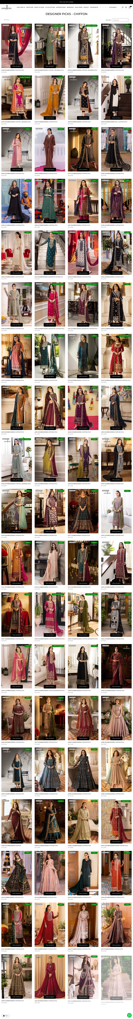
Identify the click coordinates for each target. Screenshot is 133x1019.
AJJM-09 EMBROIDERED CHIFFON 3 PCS (12, 535)
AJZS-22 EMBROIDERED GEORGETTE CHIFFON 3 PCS (49, 328)
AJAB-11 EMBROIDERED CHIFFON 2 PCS (46, 173)
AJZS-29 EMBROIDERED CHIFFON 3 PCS (12, 380)
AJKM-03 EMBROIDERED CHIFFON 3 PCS (112, 897)
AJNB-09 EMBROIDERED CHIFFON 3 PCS (12, 742)
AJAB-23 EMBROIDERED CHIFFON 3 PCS (46, 225)
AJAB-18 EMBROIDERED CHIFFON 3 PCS (12, 70)
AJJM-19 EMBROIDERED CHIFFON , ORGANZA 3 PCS (49, 70)
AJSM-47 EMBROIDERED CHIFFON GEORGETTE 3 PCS (49, 690)
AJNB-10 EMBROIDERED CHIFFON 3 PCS (79, 742)
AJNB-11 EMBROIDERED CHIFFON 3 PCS (12, 1000)
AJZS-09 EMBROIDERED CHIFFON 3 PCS (12, 432)
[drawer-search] (123, 7)
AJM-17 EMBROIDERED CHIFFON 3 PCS (112, 949)
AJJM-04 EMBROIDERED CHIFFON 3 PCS (46, 587)
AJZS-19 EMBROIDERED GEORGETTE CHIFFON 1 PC (49, 277)
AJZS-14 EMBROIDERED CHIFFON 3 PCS (112, 277)
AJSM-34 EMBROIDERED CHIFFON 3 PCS (112, 639)
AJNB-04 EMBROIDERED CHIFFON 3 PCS (79, 845)
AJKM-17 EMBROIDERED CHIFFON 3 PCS (79, 949)
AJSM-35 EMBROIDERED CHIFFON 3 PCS (79, 690)
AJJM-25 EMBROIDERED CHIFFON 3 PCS (112, 535)
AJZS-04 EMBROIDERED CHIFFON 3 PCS (46, 380)
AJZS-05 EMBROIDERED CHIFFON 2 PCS (46, 432)
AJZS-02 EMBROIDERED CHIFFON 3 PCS (112, 328)
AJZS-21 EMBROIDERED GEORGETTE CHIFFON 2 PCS (115, 380)
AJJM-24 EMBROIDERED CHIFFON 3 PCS (112, 587)
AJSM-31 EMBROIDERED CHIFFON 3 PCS (12, 794)
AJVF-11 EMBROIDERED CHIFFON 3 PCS (79, 535)
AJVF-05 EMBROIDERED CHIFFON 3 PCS (46, 742)
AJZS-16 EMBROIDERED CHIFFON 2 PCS (79, 225)
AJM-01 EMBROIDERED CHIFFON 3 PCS (12, 897)
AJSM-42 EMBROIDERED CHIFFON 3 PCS (12, 690)
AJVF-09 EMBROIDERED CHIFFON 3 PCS (79, 587)
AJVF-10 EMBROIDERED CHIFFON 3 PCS (12, 639)
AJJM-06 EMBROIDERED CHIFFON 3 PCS (112, 70)
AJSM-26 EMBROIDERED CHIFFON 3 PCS (12, 173)
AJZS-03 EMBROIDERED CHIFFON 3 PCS (112, 432)
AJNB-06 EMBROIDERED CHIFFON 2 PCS (112, 742)
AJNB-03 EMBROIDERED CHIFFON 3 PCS (112, 794)
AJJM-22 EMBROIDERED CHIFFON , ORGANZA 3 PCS (82, 70)
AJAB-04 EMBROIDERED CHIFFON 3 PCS (12, 225)
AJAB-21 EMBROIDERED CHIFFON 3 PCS (12, 277)
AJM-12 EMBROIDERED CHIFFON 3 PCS (45, 949)
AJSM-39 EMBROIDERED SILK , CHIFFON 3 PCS (114, 122)
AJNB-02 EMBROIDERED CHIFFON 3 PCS (46, 794)
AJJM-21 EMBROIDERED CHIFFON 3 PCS (112, 483)
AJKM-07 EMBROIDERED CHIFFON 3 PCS (79, 897)
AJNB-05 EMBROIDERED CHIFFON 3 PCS (79, 794)
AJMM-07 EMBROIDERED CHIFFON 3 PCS (46, 845)
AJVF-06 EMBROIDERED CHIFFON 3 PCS (12, 949)
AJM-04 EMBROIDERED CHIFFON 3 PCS (112, 1000)
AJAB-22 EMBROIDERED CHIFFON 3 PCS (112, 225)
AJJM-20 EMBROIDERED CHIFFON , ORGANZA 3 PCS (16, 483)
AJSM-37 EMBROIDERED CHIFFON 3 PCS (79, 122)
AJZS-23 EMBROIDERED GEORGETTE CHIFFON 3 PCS (82, 328)
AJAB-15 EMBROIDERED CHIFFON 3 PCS (12, 328)
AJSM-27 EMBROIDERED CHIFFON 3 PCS (46, 122)
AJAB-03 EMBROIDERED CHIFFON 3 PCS (79, 432)
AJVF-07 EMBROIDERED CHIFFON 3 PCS (12, 587)
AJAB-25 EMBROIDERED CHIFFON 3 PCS (112, 173)
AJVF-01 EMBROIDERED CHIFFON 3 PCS (79, 173)
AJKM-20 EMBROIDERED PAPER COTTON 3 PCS (114, 845)
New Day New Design (66, 2)
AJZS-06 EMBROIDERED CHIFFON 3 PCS (46, 483)
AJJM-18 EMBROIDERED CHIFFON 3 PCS (79, 483)
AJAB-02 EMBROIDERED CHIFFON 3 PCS (79, 277)
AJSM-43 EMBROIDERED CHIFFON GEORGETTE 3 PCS (83, 639)
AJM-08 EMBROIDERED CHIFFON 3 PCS (46, 1000)
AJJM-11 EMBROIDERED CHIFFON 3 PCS (46, 535)
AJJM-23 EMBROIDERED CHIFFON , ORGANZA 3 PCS (16, 122)
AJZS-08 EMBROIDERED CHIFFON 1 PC (79, 380)
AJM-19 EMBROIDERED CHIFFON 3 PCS (45, 897)
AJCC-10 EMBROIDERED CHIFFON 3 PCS (79, 1000)
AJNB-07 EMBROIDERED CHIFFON (11, 845)
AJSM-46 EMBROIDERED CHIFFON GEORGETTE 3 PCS (50, 639)
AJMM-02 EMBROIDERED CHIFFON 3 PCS (112, 690)
